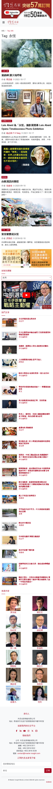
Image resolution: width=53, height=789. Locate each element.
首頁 (2, 31)
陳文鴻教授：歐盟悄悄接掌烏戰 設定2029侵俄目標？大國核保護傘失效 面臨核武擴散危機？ (34, 484)
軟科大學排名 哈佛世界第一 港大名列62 (34, 373)
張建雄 (9, 186)
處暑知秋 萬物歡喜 (26, 428)
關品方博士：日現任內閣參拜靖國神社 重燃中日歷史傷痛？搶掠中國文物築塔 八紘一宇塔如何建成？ (34, 579)
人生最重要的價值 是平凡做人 (30, 360)
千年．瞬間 (6, 230)
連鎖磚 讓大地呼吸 (11, 75)
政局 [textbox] (5, 277)
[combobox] (26, 278)
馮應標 (21, 525)
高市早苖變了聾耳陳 (26, 550)
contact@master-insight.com (28, 753)
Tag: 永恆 (10, 31)
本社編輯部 (23, 337)
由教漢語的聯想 (10, 181)
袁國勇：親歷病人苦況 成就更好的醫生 (33, 346)
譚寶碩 (9, 238)
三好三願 (5, 71)
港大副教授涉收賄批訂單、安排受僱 (32, 400)
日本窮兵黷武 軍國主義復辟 (29, 536)
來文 (20, 391)
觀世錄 (4, 177)
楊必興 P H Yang (13, 133)
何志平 (21, 321)
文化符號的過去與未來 (27, 319)
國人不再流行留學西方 (27, 496)
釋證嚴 (9, 79)
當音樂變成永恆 (10, 234)
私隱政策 (49, 782)
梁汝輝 (21, 446)
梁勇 (20, 514)
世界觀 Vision (6, 121)
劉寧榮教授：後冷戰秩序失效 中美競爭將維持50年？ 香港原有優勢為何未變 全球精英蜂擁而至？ (34, 470)
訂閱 (48, 770)
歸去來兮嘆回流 (25, 523)
